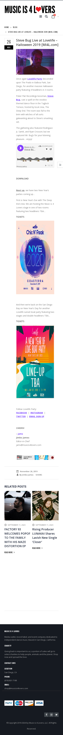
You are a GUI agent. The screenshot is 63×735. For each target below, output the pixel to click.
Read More (8, 552)
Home (6, 27)
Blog (15, 27)
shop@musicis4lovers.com (16, 688)
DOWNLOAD (22, 178)
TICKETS (20, 216)
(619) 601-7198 (10, 680)
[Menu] (40, 16)
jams (20, 433)
